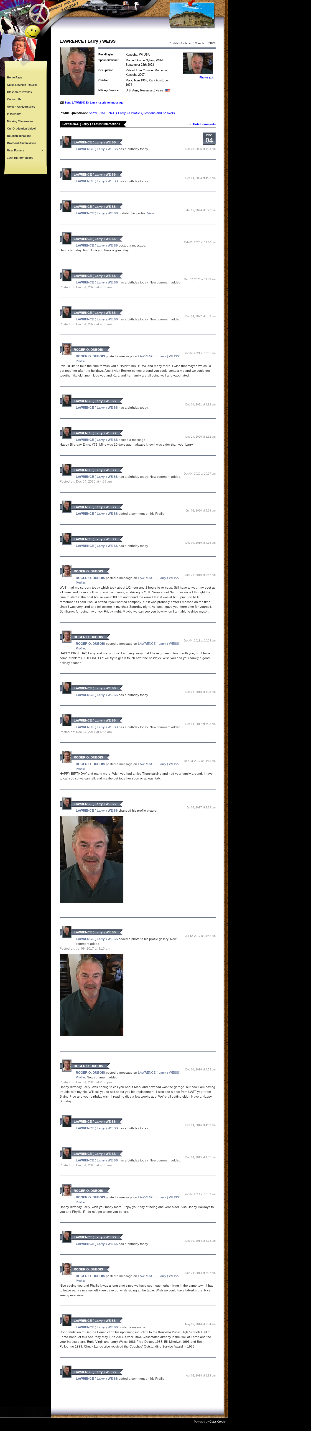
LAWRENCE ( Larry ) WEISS (95, 142)
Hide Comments (204, 124)
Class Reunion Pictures (22, 84)
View (150, 213)
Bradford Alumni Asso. (22, 143)
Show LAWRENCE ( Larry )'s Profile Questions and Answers (132, 113)
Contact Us (14, 99)
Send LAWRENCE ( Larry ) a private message (94, 102)
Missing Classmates (20, 121)
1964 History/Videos (20, 157)
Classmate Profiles (19, 92)
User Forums (14, 151)
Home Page (14, 77)
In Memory (14, 114)
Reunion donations (19, 136)
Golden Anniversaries (21, 106)
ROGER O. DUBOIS (88, 349)
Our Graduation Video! (21, 128)
